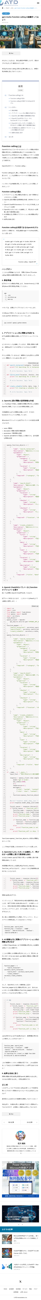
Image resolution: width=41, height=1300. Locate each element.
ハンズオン (12, 107)
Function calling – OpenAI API (27, 262)
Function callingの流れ (17, 98)
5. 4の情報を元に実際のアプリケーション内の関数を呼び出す (22, 129)
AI (5, 13)
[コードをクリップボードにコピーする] (36, 366)
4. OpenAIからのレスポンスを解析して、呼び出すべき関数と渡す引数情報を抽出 (23, 124)
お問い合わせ (23, 1292)
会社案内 (11, 1289)
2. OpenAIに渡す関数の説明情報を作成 (22, 116)
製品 (30, 1289)
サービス (25, 1289)
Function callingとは (16, 95)
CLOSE (20, 90)
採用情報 (16, 1292)
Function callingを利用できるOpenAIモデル (22, 102)
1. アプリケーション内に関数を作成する (23, 113)
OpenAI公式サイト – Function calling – (14, 166)
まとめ (11, 137)
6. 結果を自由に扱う (16, 133)
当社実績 (18, 1289)
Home (5, 1289)
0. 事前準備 (13, 110)
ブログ (35, 1289)
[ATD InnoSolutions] (10, 3)
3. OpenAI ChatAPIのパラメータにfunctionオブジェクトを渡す (21, 119)
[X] (20, 1281)
